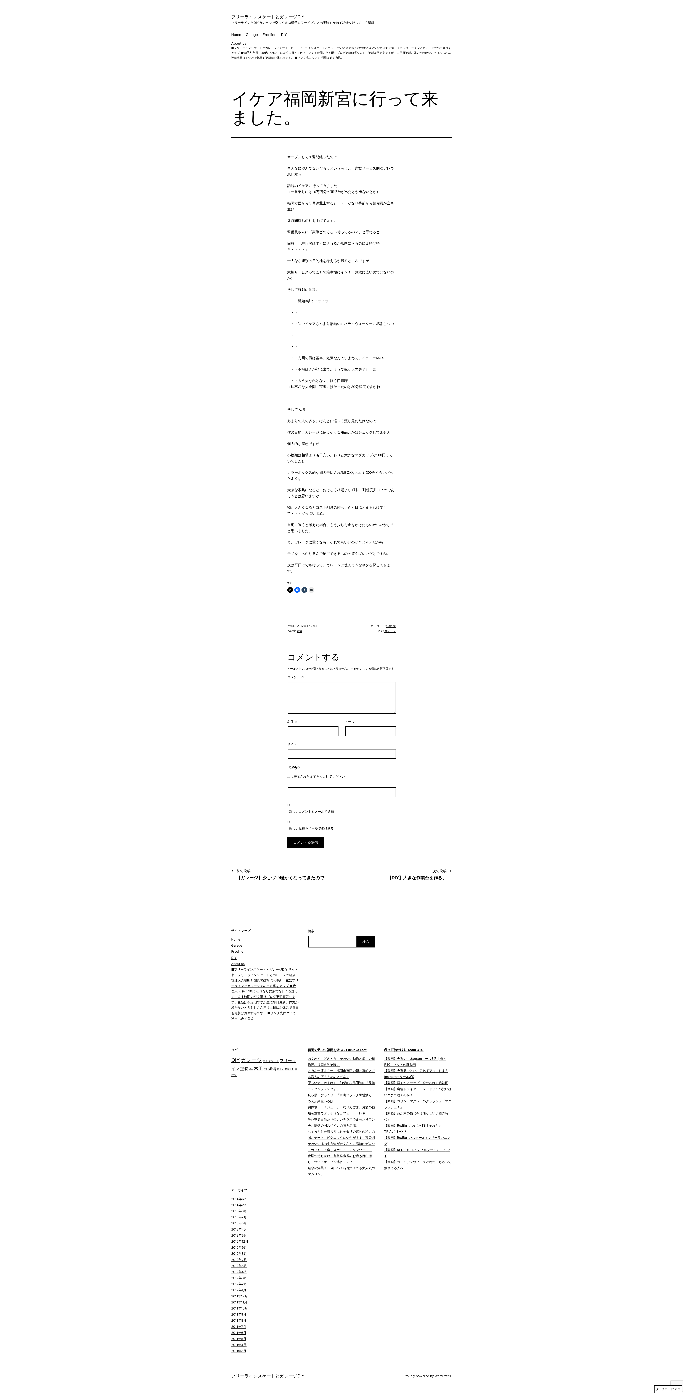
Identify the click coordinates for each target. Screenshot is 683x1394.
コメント (295, 677)
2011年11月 (239, 1302)
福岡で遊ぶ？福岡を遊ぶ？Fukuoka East (337, 1050)
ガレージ (390, 630)
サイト (292, 744)
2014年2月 (239, 1205)
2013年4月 (239, 1229)
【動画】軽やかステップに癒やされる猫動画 (416, 1083)
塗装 (244, 1068)
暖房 (251, 1069)
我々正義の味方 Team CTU (403, 1050)
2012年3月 (239, 1278)
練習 (272, 1068)
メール (352, 722)
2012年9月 (239, 1247)
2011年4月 (239, 1345)
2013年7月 (239, 1217)
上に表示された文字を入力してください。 (317, 776)
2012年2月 (239, 1284)
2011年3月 (238, 1351)
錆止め (280, 1069)
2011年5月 (238, 1339)
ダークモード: (665, 1389)
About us (341, 50)
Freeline (269, 35)
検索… (312, 931)
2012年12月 (239, 1241)
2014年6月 (239, 1199)
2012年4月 (239, 1272)
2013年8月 (239, 1211)
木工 (258, 1068)
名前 (292, 722)
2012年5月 (239, 1266)
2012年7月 (239, 1260)
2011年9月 (238, 1314)
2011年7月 (238, 1327)
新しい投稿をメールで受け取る (311, 828)
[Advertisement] (398, 981)
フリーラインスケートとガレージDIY (267, 16)
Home (236, 35)
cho (299, 630)
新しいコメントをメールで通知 (311, 811)
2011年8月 (238, 1320)
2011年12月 (239, 1296)
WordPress (443, 1376)
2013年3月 (239, 1235)
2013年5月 (239, 1223)
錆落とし (289, 1069)
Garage (252, 35)
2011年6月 (238, 1333)
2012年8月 (239, 1253)
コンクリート (271, 1061)
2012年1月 (238, 1290)
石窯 (266, 1069)
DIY (284, 35)
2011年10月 (239, 1308)
